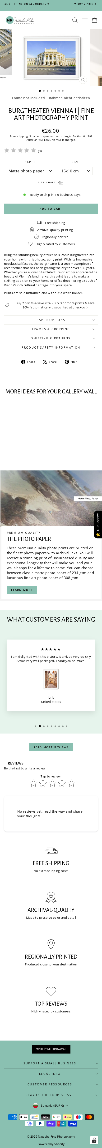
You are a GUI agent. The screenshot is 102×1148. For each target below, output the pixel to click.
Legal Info (49, 1074)
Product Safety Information (51, 348)
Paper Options (51, 320)
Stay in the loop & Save (50, 1095)
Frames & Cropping (51, 329)
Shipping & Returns (50, 338)
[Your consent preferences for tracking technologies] (94, 1140)
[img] (20, 151)
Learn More (22, 590)
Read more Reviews (51, 747)
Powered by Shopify (51, 1144)
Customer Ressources (50, 1084)
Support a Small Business (49, 1063)
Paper (30, 162)
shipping (22, 136)
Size (76, 162)
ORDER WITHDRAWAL (51, 1049)
